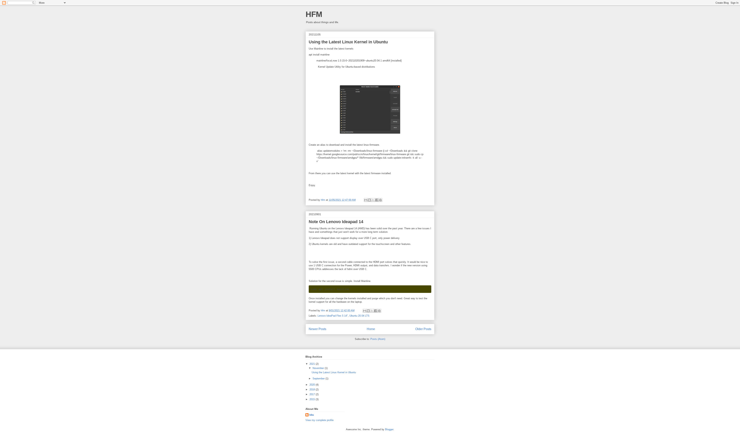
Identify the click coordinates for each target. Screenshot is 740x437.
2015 (312, 399)
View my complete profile (319, 420)
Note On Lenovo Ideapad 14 (336, 221)
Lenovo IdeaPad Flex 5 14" (333, 315)
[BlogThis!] (369, 200)
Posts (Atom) (377, 339)
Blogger (389, 429)
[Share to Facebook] (377, 200)
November (319, 368)
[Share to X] (373, 200)
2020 (312, 384)
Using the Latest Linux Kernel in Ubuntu (348, 41)
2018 (312, 389)
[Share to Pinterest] (380, 200)
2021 (312, 363)
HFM (314, 14)
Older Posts (423, 329)
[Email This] (366, 200)
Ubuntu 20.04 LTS (359, 315)
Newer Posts (317, 329)
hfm (311, 414)
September (319, 378)
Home (371, 329)
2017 (312, 394)
